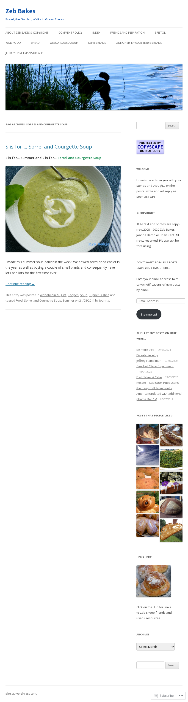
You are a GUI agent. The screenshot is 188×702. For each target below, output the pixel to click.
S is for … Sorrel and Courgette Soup (49, 146)
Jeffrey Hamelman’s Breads (24, 53)
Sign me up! (149, 314)
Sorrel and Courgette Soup (42, 300)
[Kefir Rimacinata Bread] (171, 507)
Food (19, 300)
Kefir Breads (97, 43)
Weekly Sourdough (64, 43)
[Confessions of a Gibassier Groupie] (147, 525)
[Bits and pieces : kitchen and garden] (147, 455)
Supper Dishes (99, 295)
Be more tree (145, 350)
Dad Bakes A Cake (149, 377)
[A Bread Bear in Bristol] (147, 502)
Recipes (73, 295)
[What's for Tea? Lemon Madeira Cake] (171, 483)
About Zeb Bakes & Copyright (27, 33)
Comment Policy (70, 33)
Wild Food (13, 43)
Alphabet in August (53, 295)
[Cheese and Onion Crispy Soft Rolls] (147, 478)
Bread (35, 43)
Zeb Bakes (21, 11)
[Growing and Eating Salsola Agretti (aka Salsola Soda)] (171, 459)
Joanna (104, 300)
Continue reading (20, 284)
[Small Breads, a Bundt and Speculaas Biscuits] (147, 434)
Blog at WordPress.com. (21, 694)
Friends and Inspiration (127, 33)
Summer (68, 300)
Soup (83, 295)
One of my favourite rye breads (139, 43)
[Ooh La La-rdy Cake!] (171, 435)
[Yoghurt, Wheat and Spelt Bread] (171, 531)
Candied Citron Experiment (155, 366)
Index (96, 33)
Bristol (160, 33)
